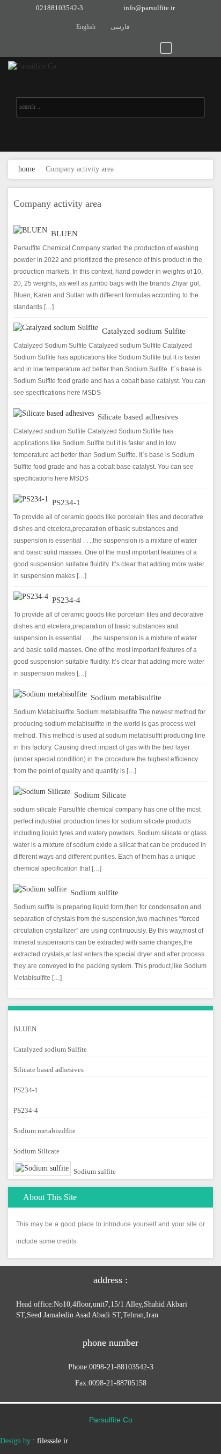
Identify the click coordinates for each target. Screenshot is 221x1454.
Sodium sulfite (94, 892)
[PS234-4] (30, 596)
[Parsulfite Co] (110, 66)
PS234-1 (66, 502)
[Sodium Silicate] (41, 791)
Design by (15, 1441)
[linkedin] (119, 47)
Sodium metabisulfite (126, 697)
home (26, 169)
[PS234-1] (30, 499)
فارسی (120, 27)
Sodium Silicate (100, 795)
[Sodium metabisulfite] (50, 694)
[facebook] (197, 47)
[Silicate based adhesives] (53, 413)
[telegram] (166, 47)
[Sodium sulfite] (40, 889)
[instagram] (150, 47)
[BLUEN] (30, 230)
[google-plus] (181, 47)
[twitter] (135, 47)
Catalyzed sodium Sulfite (144, 331)
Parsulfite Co (110, 1419)
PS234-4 (66, 600)
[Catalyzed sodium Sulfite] (55, 327)
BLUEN (64, 233)
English (85, 27)
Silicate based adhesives (138, 417)
